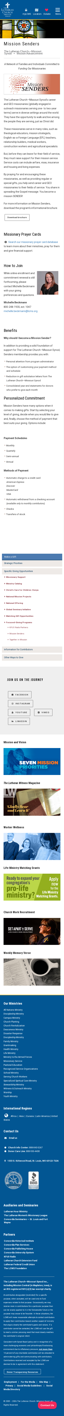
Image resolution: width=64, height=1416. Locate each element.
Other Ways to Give (13, 657)
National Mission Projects (18, 596)
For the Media (28, 1382)
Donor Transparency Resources (22, 1372)
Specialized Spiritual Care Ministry (20, 1081)
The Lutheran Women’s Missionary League (25, 1215)
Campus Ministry (12, 1018)
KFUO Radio (10, 1256)
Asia (21, 1116)
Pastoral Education (13, 1065)
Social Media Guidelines (29, 1385)
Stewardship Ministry (14, 1084)
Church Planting (11, 1022)
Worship (8, 1092)
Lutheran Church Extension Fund (20, 1260)
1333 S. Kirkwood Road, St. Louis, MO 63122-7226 (32, 1161)
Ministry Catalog (14, 583)
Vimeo (46, 712)
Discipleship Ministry (14, 1014)
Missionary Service (13, 1061)
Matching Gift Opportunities (19, 616)
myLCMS (27, 14)
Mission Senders (16, 634)
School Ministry (11, 1073)
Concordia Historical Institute (19, 1241)
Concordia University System (19, 1252)
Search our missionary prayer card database (33, 242)
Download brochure (17, 217)
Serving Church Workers (15, 1076)
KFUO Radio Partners (18, 627)
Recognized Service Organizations (21, 1069)
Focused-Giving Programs (19, 622)
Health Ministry (11, 1049)
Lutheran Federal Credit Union (19, 1264)
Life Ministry (9, 1053)
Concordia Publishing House (18, 1249)
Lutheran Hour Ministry (15, 1211)
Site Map (43, 1382)
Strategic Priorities (13, 563)
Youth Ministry (11, 1096)
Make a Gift (10, 556)
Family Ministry (11, 1041)
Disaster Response (13, 1033)
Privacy (9, 1385)
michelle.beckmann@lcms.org (21, 311)
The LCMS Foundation (15, 1268)
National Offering (14, 603)
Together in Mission (18, 640)
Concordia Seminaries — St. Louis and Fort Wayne (26, 1221)
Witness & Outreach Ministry (18, 1088)
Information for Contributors (18, 649)
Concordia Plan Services (16, 1245)
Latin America (43, 1116)
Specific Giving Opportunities (18, 571)
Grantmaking (10, 1045)
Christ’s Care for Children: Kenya (22, 590)
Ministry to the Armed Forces (18, 1057)
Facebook (22, 694)
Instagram (22, 703)
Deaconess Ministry (13, 1029)
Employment (10, 1382)
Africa (14, 1116)
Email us (13, 1138)
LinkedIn (21, 721)
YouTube (21, 712)
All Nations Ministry (13, 1010)
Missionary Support (15, 577)
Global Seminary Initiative (18, 609)
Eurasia (30, 1116)
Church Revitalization (14, 1025)
